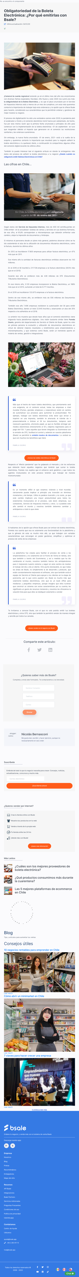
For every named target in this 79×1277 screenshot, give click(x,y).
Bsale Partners (9, 1197)
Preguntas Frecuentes (12, 1205)
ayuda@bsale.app (10, 1239)
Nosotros (7, 1157)
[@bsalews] (37, 1267)
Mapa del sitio (9, 1178)
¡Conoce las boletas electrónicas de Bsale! (41, 458)
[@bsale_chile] (47, 1267)
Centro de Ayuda (10, 1228)
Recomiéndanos (10, 1170)
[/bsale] (37, 1272)
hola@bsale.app (9, 1250)
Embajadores (9, 1174)
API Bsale (7, 1189)
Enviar (29, 712)
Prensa (6, 1166)
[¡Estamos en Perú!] (64, 1269)
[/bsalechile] (50, 650)
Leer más (7, 993)
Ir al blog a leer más (39, 1110)
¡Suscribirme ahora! (39, 786)
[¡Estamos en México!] (57, 1269)
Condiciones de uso (11, 1209)
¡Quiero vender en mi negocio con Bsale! (41, 628)
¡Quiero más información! (39, 846)
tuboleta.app (9, 1218)
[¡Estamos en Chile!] (70, 1269)
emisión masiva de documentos (45, 435)
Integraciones (9, 1193)
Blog (5, 1161)
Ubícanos (7, 1233)
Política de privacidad (12, 1214)
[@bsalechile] (29, 650)
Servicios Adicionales (12, 1201)
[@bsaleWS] (42, 1267)
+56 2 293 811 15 (13, 1243)
